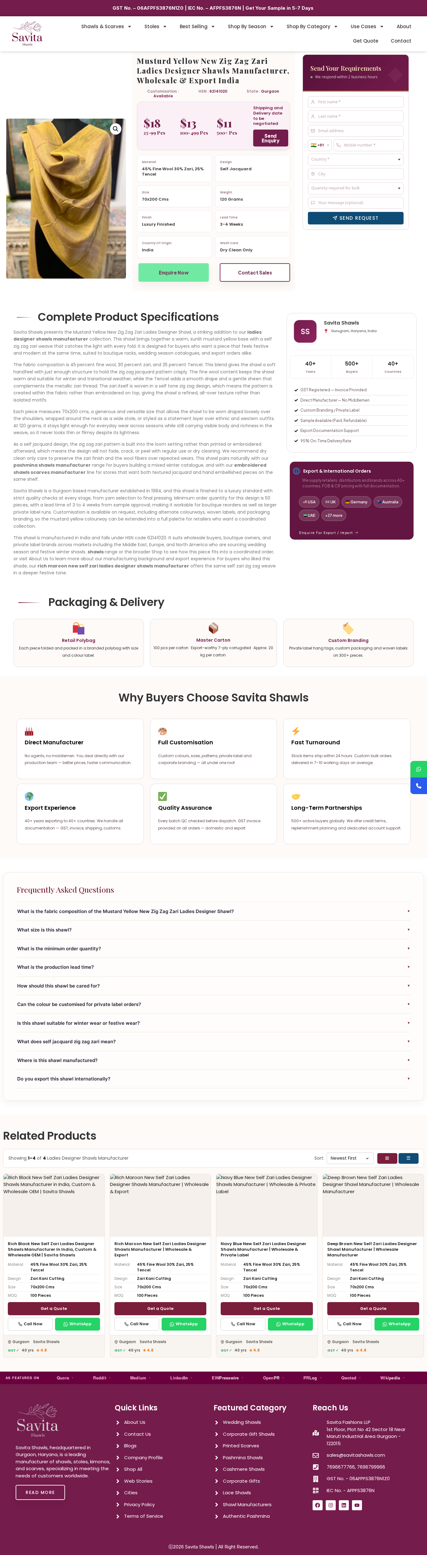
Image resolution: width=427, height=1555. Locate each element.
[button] (115, 129)
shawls (96, 552)
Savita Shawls (199, 1547)
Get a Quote (54, 1308)
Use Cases (363, 26)
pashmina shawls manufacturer (52, 465)
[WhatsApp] (418, 769)
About (404, 26)
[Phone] (418, 786)
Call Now (33, 1324)
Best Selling (194, 26)
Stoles (151, 26)
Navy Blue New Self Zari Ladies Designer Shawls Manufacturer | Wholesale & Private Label (263, 1249)
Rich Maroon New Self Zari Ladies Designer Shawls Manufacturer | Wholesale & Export (160, 1249)
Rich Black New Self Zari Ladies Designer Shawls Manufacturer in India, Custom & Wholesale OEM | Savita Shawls (52, 1249)
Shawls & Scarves (102, 26)
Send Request (359, 218)
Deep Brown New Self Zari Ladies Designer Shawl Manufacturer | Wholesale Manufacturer (372, 1249)
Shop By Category (308, 26)
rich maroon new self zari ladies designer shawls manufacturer (113, 566)
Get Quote (365, 41)
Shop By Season (247, 26)
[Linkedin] (344, 1505)
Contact (401, 41)
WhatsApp (80, 1324)
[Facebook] (318, 1505)
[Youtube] (357, 1505)
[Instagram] (331, 1505)
